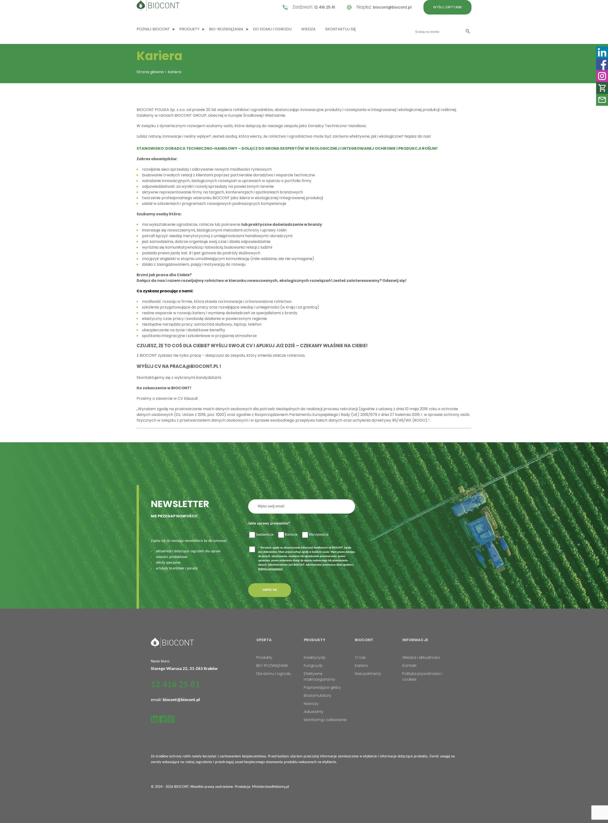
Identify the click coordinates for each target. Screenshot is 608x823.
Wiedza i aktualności (421, 657)
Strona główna (150, 72)
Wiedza (308, 29)
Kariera (361, 665)
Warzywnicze (319, 535)
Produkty (189, 29)
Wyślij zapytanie (447, 7)
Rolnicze (291, 535)
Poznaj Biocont (153, 29)
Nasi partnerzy (368, 673)
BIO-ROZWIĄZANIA (226, 29)
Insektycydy (315, 657)
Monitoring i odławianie (325, 719)
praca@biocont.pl (194, 366)
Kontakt (409, 665)
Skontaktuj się (340, 29)
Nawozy (311, 703)
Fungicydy (313, 665)
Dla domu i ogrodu (273, 673)
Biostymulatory (317, 695)
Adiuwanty (313, 711)
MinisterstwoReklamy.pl (270, 787)
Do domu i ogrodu (272, 29)
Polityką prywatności (270, 569)
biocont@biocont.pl (392, 7)
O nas (360, 657)
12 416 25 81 (324, 7)
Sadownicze (265, 535)
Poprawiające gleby (322, 687)
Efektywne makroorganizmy (319, 676)
